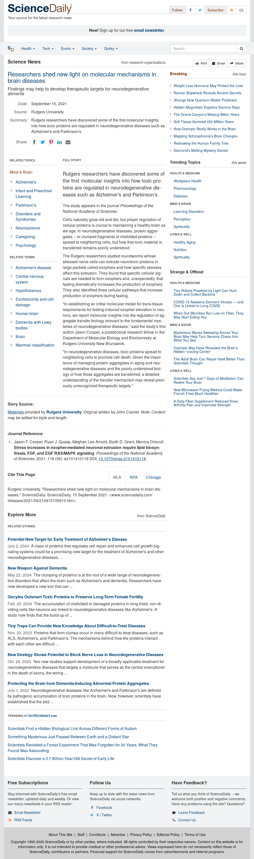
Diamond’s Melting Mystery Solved (201, 150)
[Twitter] (43, 142)
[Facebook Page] (190, 10)
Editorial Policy (168, 834)
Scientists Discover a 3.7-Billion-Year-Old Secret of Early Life (61, 758)
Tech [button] (46, 48)
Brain (20, 336)
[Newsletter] (241, 10)
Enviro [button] (66, 48)
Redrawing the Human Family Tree (201, 143)
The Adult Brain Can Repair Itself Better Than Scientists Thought (209, 360)
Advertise (118, 834)
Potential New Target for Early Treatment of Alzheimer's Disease (67, 539)
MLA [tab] (117, 477)
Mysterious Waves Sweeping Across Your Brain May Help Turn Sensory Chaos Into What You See (206, 336)
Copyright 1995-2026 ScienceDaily (38, 841)
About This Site (60, 834)
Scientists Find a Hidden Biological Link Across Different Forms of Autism (72, 728)
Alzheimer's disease (33, 267)
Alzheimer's (26, 182)
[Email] (68, 142)
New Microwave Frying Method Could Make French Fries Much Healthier (208, 391)
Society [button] (88, 48)
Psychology (26, 245)
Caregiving (25, 236)
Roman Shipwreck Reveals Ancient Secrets (207, 92)
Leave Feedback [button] (191, 812)
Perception (182, 219)
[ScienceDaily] (40, 8)
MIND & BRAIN (180, 203)
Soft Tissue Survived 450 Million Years (204, 121)
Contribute (97, 834)
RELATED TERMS (22, 257)
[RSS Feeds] (232, 10)
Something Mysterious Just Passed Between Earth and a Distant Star (68, 736)
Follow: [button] (177, 9)
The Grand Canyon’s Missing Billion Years (206, 114)
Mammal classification (35, 345)
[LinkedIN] (60, 142)
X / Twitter (104, 814)
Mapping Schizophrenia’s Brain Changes (205, 135)
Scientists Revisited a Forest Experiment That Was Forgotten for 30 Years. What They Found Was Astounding (83, 747)
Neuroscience (28, 228)
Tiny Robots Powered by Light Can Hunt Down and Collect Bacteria (205, 292)
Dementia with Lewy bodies (33, 325)
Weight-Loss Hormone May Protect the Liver (208, 85)
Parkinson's (26, 205)
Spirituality (182, 226)
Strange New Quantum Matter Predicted (205, 99)
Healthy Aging (184, 242)
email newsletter (149, 30)
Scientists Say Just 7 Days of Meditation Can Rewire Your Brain (209, 380)
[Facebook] (34, 142)
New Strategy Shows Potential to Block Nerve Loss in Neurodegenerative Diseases (85, 654)
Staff (80, 834)
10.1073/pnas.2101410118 (122, 458)
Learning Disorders (189, 211)
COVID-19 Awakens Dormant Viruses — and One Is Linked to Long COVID (208, 303)
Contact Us (187, 819)
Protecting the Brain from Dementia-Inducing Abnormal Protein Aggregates (78, 683)
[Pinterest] (51, 142)
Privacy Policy (141, 834)
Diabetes (181, 195)
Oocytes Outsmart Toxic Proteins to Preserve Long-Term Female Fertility (75, 597)
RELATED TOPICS (22, 160)
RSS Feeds (23, 819)
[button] (201, 63)
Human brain (27, 313)
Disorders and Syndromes (28, 216)
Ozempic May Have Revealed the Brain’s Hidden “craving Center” (206, 349)
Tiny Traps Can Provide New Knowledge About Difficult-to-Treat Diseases (76, 626)
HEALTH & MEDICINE (185, 173)
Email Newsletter (27, 812)
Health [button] (26, 48)
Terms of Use (195, 834)
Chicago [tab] (153, 477)
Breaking (178, 73)
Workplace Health (187, 180)
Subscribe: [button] (216, 9)
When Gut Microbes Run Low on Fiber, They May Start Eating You (209, 315)
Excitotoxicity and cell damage (35, 302)
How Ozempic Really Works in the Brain (205, 128)
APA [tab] (134, 477)
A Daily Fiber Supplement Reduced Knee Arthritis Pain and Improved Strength (206, 403)
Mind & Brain (21, 172)
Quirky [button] (109, 48)
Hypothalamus (28, 290)
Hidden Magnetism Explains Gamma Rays (207, 107)
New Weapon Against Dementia (37, 568)
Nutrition (180, 249)
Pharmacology (185, 188)
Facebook (104, 807)
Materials (16, 412)
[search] (241, 48)
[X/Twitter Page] (200, 10)
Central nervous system (30, 279)
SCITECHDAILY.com (43, 715)
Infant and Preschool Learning (34, 193)
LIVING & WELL (180, 234)
